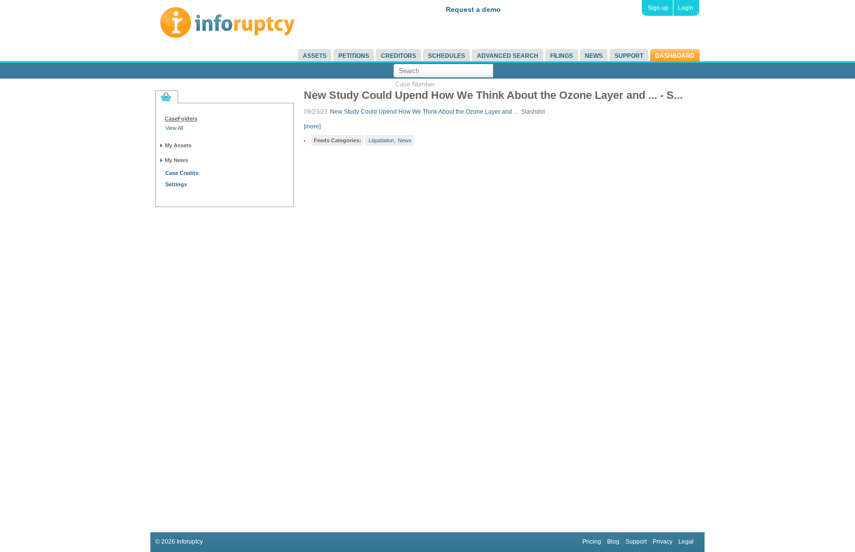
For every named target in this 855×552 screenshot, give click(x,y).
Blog (613, 541)
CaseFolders (181, 119)
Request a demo (473, 9)
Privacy (662, 541)
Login (685, 7)
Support (629, 55)
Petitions (353, 55)
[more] (312, 126)
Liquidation (381, 140)
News (594, 55)
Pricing (591, 541)
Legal (686, 541)
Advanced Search (507, 55)
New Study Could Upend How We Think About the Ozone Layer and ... (424, 111)
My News (176, 160)
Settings (176, 184)
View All (174, 128)
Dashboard (675, 55)
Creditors (398, 55)
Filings (561, 55)
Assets (315, 55)
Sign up (658, 7)
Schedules (446, 55)
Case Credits (181, 173)
